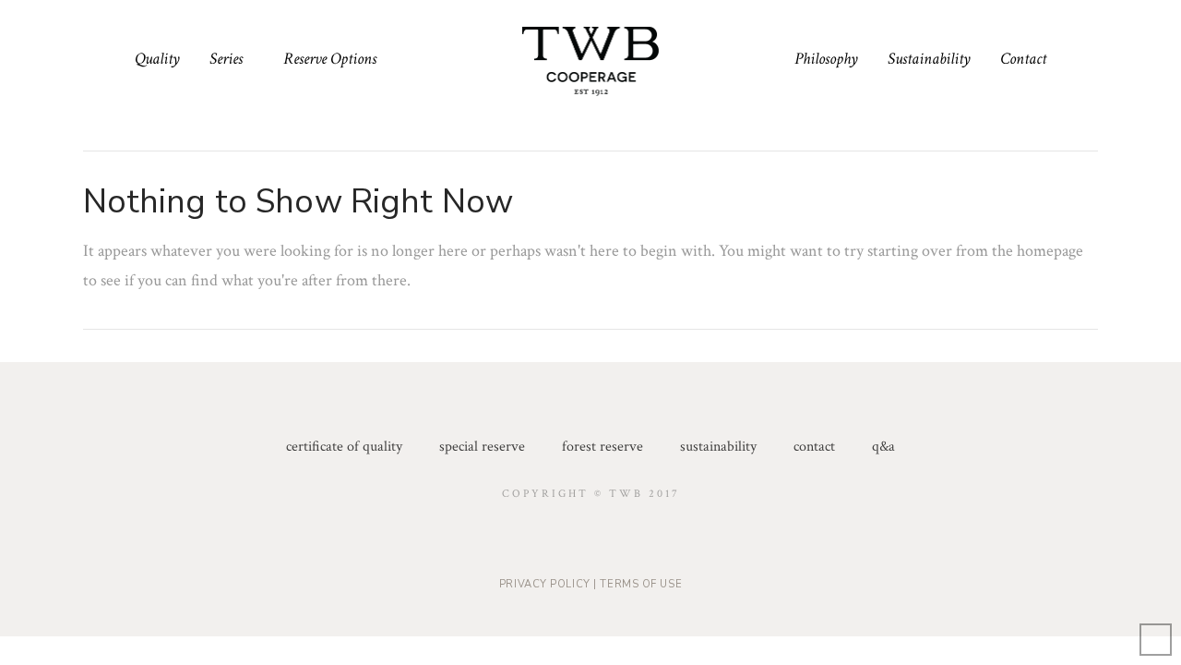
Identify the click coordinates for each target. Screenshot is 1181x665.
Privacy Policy (544, 584)
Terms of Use (641, 584)
